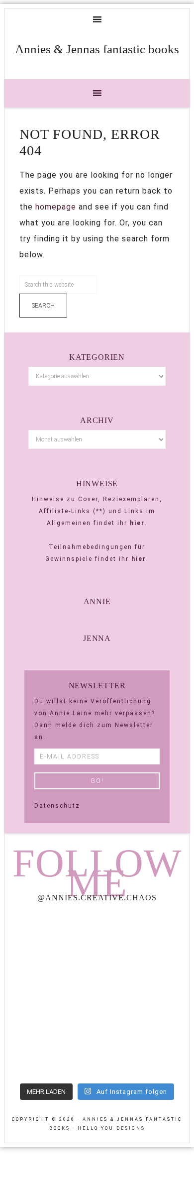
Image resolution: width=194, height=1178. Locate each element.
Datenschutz (57, 805)
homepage (55, 207)
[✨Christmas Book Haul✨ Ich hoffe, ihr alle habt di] (49, 1049)
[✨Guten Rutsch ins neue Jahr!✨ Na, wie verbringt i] (49, 994)
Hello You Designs (111, 1128)
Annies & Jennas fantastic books (97, 49)
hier (137, 523)
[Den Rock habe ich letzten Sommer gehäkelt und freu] (49, 939)
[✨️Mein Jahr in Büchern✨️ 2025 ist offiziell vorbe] (144, 939)
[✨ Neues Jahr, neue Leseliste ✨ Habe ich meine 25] (144, 994)
